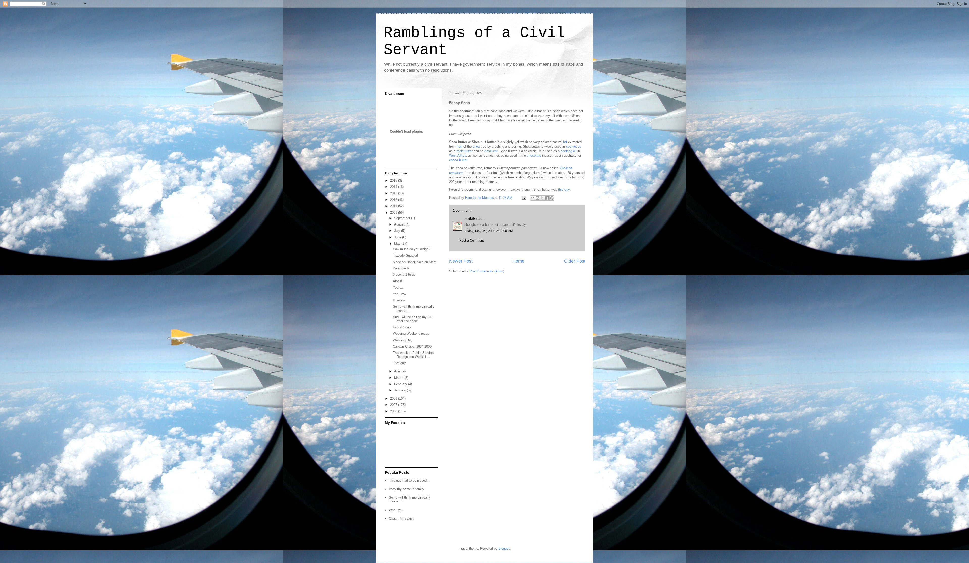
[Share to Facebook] (547, 198)
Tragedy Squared (405, 255)
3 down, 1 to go (404, 274)
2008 (394, 398)
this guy (564, 189)
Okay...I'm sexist (401, 518)
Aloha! (397, 281)
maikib (469, 218)
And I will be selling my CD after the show (412, 319)
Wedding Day (402, 340)
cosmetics (573, 146)
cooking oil (568, 151)
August (400, 224)
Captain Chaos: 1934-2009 (412, 346)
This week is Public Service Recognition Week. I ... (413, 355)
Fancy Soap (402, 327)
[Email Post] (523, 198)
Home (518, 261)
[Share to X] (542, 198)
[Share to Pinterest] (551, 198)
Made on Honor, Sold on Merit (414, 262)
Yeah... (398, 287)
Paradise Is (401, 268)
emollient (491, 151)
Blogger (503, 548)
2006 (394, 411)
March (399, 378)
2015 (394, 180)
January (400, 390)
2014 (394, 187)
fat (565, 142)
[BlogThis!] (537, 198)
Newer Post (461, 261)
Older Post (574, 261)
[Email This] (532, 198)
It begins (399, 300)
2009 (394, 212)
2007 (394, 405)
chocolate (534, 155)
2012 (394, 200)
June (398, 237)
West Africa (457, 155)
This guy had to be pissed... (409, 480)
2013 (394, 193)
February (401, 384)
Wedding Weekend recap (411, 333)
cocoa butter (458, 160)
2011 (394, 206)
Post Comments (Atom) (487, 271)
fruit (459, 146)
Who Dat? (396, 510)
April (398, 371)
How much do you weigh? (411, 249)
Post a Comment (471, 240)
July (397, 231)
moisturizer (464, 151)
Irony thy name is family (406, 489)
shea (476, 146)
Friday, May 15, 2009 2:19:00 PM (488, 231)
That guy (399, 363)
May (397, 243)
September (402, 218)
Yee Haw (399, 294)
